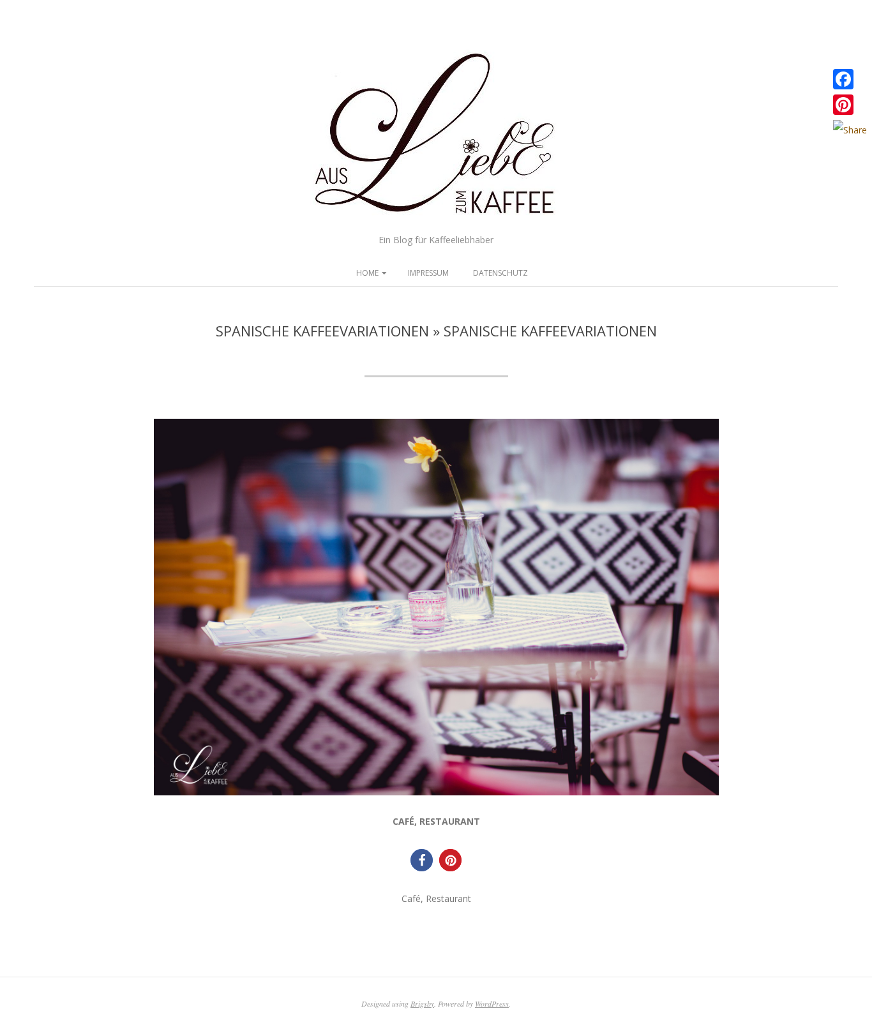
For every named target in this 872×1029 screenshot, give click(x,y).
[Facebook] (850, 79)
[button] (421, 860)
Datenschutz (500, 272)
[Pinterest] (850, 104)
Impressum (428, 272)
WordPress (492, 1003)
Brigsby (422, 1003)
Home (367, 272)
